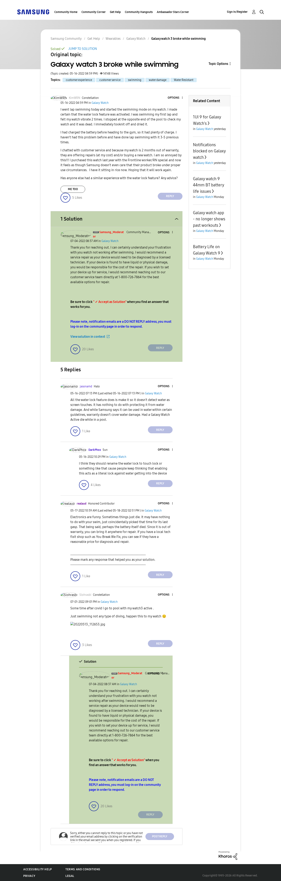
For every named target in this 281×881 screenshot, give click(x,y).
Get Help (115, 12)
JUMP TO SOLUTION (82, 49)
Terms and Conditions (82, 869)
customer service (110, 80)
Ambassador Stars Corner (173, 12)
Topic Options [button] (218, 64)
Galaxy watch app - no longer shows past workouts (209, 219)
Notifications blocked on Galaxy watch (209, 151)
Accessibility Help (37, 869)
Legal (69, 876)
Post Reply (159, 836)
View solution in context (87, 337)
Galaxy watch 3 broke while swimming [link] (178, 39)
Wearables (113, 39)
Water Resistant (183, 80)
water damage (157, 80)
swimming (134, 80)
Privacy (29, 876)
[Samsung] (33, 12)
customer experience (79, 80)
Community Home (65, 12)
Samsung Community (66, 39)
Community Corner (93, 12)
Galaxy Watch (135, 39)
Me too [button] (73, 189)
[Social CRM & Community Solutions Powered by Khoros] (228, 855)
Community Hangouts (139, 12)
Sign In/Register (237, 12)
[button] (175, 98)
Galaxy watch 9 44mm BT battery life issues (208, 185)
